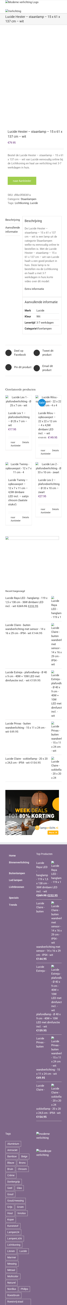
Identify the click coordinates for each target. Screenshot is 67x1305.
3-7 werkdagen (45, 322)
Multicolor (12, 1276)
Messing (12, 1263)
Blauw (10, 1162)
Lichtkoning (22, 203)
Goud (10, 1194)
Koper (10, 1219)
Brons (22, 1162)
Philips (24, 1289)
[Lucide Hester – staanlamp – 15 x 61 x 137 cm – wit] (33, 77)
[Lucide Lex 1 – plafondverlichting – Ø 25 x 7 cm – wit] (19, 401)
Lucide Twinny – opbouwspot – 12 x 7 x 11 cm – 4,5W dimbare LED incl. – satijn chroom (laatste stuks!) (18, 492)
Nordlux (11, 1289)
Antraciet (12, 1150)
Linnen (11, 1251)
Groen (20, 1206)
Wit (38, 316)
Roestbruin (13, 1295)
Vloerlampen (44, 328)
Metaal (11, 1270)
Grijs (9, 1206)
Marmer (11, 1257)
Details (25, 442)
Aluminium (13, 1143)
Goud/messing (15, 1200)
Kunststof (12, 1225)
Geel (9, 1188)
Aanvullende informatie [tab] (12, 229)
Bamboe (12, 1156)
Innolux (22, 1213)
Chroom (22, 1169)
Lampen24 (13, 1232)
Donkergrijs (13, 1181)
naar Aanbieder (22, 181)
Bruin (10, 1169)
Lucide (34, 203)
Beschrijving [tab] (12, 219)
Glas (19, 1188)
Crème (10, 1175)
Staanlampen (28, 199)
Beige (24, 1156)
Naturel (11, 1282)
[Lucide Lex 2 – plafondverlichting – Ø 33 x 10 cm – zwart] (49, 468)
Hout (10, 1213)
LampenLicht (14, 1238)
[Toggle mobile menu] (60, 2)
